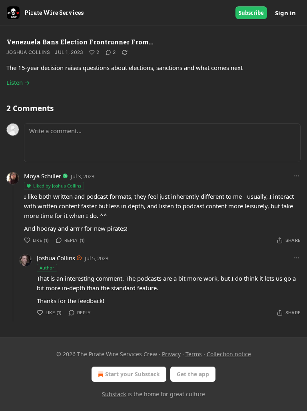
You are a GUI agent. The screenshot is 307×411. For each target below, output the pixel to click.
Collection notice (229, 354)
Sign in (285, 13)
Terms (193, 354)
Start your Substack (132, 374)
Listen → (18, 82)
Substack (114, 394)
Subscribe (251, 12)
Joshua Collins (28, 52)
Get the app (193, 374)
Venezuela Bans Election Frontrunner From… (79, 42)
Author (47, 268)
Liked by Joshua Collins (57, 186)
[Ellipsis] (296, 176)
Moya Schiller (42, 176)
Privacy (171, 354)
